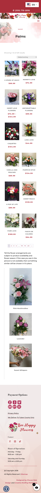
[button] (6, 489)
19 (25, 246)
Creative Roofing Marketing (26, 483)
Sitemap (24, 474)
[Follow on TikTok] (20, 441)
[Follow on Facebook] (10, 441)
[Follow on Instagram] (15, 441)
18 (22, 246)
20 (28, 246)
